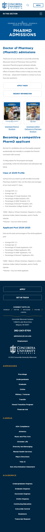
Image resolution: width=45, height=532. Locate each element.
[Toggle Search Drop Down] (28, 5)
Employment (22, 341)
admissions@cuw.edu (22, 336)
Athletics (22, 431)
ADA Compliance (22, 426)
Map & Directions (22, 457)
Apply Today (22, 86)
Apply (22, 289)
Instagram (26, 310)
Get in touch (22, 298)
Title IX (23, 462)
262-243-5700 (22, 330)
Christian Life (22, 442)
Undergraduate (22, 379)
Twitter (16, 310)
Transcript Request (22, 519)
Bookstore (22, 514)
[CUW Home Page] (12, 5)
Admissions (10, 366)
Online (22, 389)
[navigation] (22, 14)
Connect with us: (21, 307)
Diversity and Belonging (22, 447)
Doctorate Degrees (22, 494)
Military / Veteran (22, 394)
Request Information (22, 94)
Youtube (37, 310)
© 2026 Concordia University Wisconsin (23, 357)
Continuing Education (22, 504)
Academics (9, 475)
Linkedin (23, 312)
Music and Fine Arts (23, 437)
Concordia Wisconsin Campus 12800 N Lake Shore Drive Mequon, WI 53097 (22, 322)
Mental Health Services (22, 452)
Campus (7, 418)
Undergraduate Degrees (22, 484)
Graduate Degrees (22, 489)
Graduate (22, 384)
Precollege (22, 374)
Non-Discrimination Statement (22, 467)
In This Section (10, 14)
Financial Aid (22, 409)
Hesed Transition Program (22, 404)
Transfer (22, 399)
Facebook (6, 310)
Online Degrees (22, 499)
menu (38, 5)
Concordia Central (22, 509)
